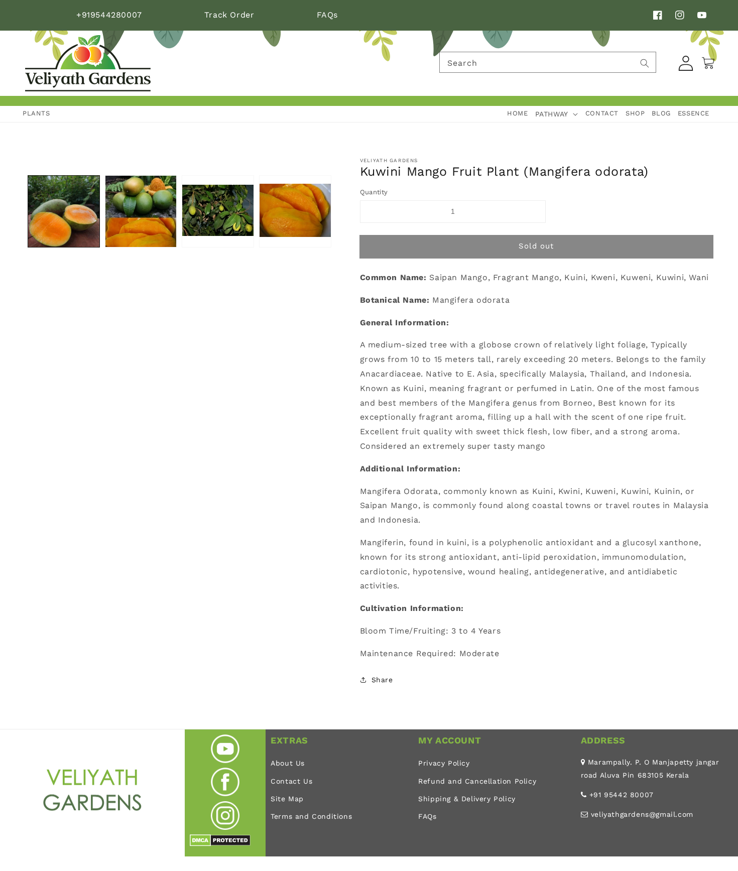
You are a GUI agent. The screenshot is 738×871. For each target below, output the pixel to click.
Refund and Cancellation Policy (477, 781)
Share (382, 680)
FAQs (327, 15)
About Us (288, 763)
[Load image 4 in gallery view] (295, 211)
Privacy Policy (443, 763)
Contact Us (291, 781)
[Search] (645, 63)
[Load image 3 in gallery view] (218, 211)
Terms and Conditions (311, 816)
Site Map (287, 799)
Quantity (374, 192)
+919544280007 (109, 15)
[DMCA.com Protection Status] (220, 843)
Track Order (229, 15)
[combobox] (548, 62)
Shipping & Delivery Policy (467, 799)
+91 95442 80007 (621, 795)
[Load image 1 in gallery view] (64, 211)
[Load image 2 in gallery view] (141, 211)
